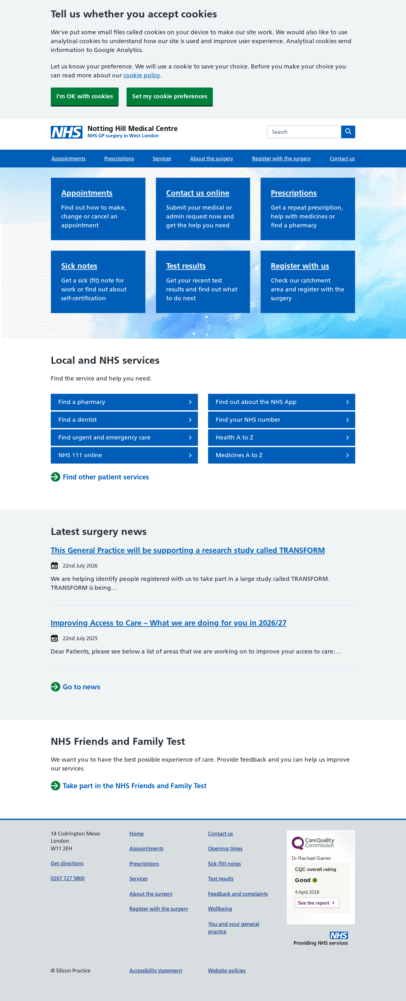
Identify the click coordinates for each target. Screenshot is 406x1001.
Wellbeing (220, 909)
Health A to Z (234, 437)
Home (136, 833)
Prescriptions (119, 158)
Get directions (67, 863)
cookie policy (141, 75)
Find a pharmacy (81, 402)
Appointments (68, 158)
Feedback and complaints (238, 894)
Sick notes (79, 265)
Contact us (342, 158)
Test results (186, 265)
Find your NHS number (248, 419)
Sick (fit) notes (224, 864)
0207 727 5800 (68, 878)
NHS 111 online (80, 455)
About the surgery (211, 158)
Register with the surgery (281, 158)
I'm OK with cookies (84, 96)
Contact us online (197, 193)
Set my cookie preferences (169, 96)
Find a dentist (77, 419)
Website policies (227, 970)
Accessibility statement (155, 970)
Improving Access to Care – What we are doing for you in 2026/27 (168, 622)
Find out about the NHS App (256, 402)
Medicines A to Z (239, 455)
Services (162, 158)
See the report (313, 903)
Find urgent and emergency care (104, 437)
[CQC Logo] (313, 848)
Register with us (300, 265)
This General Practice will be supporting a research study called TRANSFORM (188, 550)
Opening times (225, 848)
